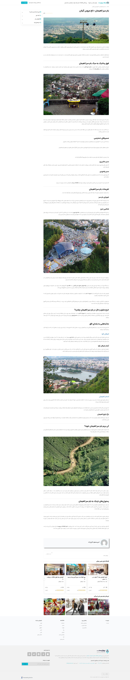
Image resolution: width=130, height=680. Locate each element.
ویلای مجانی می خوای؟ (92, 3)
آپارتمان (63, 632)
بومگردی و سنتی (61, 634)
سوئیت (63, 627)
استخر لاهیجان (104, 396)
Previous (108, 578)
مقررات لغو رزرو (84, 625)
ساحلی (63, 625)
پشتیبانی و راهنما (84, 623)
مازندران (40, 625)
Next (44, 578)
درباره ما (107, 623)
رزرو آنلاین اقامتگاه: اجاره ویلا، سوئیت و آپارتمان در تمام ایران (76, 3)
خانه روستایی (62, 639)
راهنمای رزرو (85, 627)
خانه (108, 6)
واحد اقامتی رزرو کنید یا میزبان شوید (35, 2)
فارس (41, 632)
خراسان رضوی (39, 634)
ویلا (63, 630)
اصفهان (41, 627)
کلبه (63, 637)
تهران (41, 623)
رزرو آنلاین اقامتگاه (99, 655)
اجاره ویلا (93, 655)
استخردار (62, 623)
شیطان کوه (105, 334)
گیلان (41, 630)
